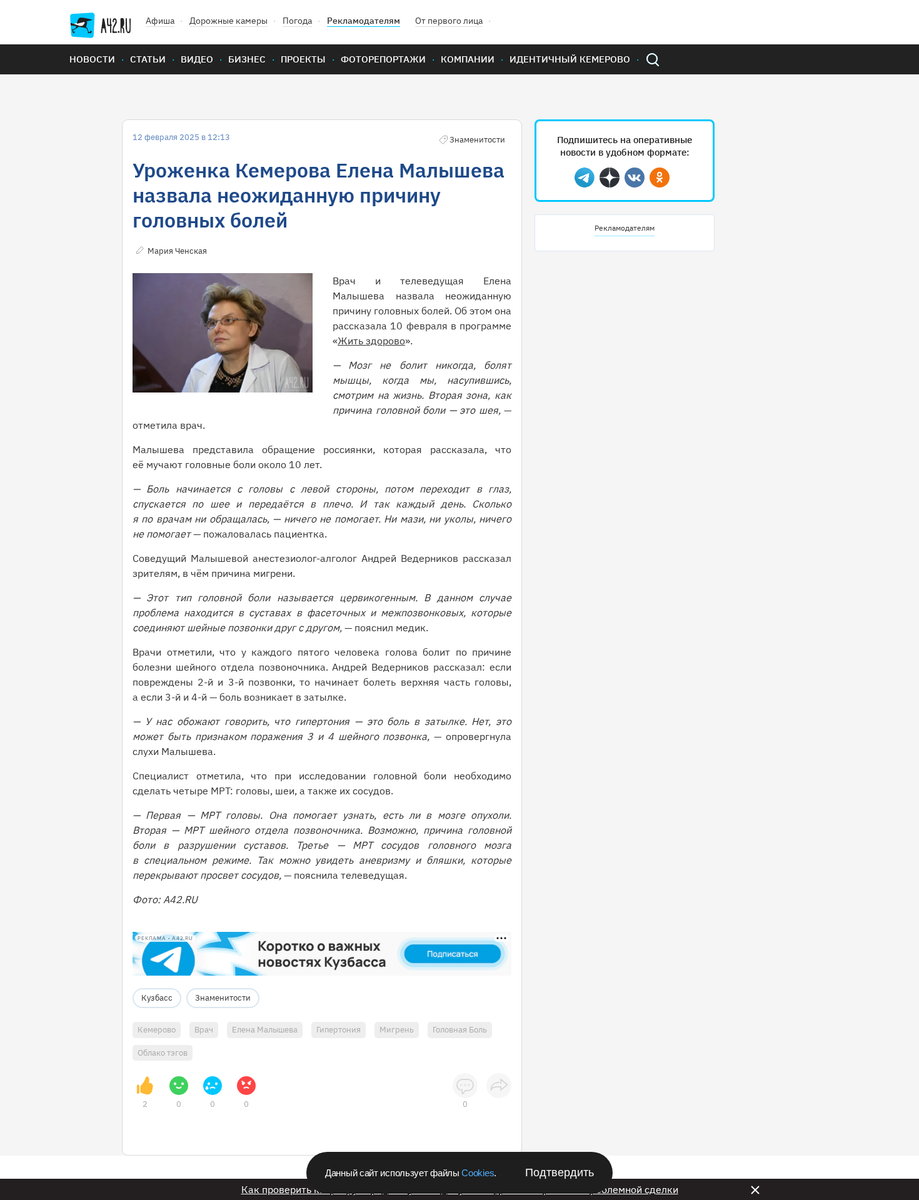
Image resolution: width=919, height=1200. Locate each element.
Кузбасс (157, 997)
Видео (197, 59)
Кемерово (157, 1029)
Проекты (303, 59)
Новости (92, 59)
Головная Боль (460, 1029)
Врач (203, 1029)
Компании (468, 59)
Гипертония (338, 1029)
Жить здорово (371, 340)
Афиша (160, 20)
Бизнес (247, 59)
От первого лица (449, 20)
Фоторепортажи (383, 59)
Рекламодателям (363, 20)
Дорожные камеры (228, 20)
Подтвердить (559, 1172)
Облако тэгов (163, 1053)
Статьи (148, 59)
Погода (297, 20)
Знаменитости (223, 997)
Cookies (477, 1173)
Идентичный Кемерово (570, 59)
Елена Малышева (265, 1029)
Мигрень (396, 1029)
